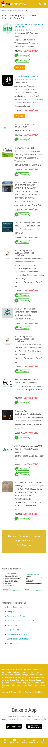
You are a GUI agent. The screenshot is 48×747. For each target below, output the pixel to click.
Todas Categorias (14, 607)
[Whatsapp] (29, 55)
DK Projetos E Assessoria (26, 76)
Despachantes (13, 630)
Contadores (12, 625)
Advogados (11, 612)
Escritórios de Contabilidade (18, 639)
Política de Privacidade (33, 692)
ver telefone (31, 50)
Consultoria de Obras (16, 616)
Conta (43, 742)
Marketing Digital (14, 643)
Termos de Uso (16, 692)
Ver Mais (20, 68)
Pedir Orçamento (24, 545)
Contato (5, 692)
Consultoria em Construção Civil (20, 621)
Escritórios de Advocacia (17, 634)
